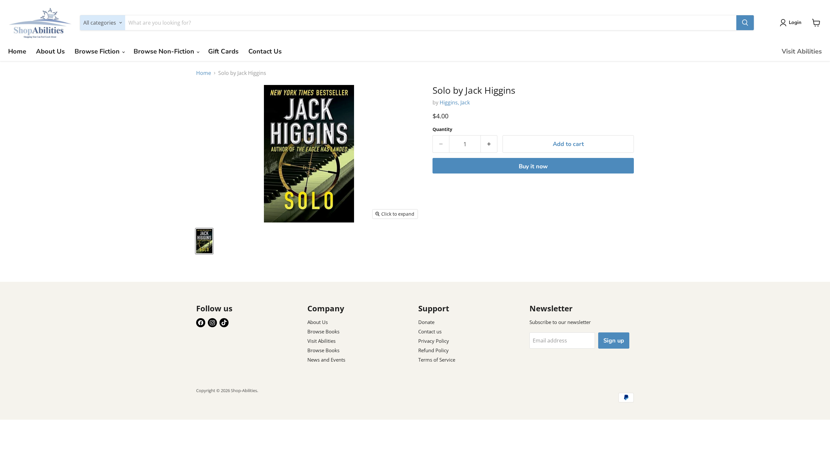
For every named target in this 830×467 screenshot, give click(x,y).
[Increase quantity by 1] (489, 144)
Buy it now (533, 166)
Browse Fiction (98, 51)
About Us (50, 51)
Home (17, 51)
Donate (426, 322)
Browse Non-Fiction (165, 51)
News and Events (326, 359)
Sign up (613, 340)
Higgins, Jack (455, 102)
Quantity (442, 129)
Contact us (430, 331)
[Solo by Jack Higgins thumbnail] (204, 241)
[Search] (745, 22)
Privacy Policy (433, 341)
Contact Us (265, 51)
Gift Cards (223, 51)
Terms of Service (436, 359)
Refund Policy (433, 350)
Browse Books (323, 331)
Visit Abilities (802, 51)
